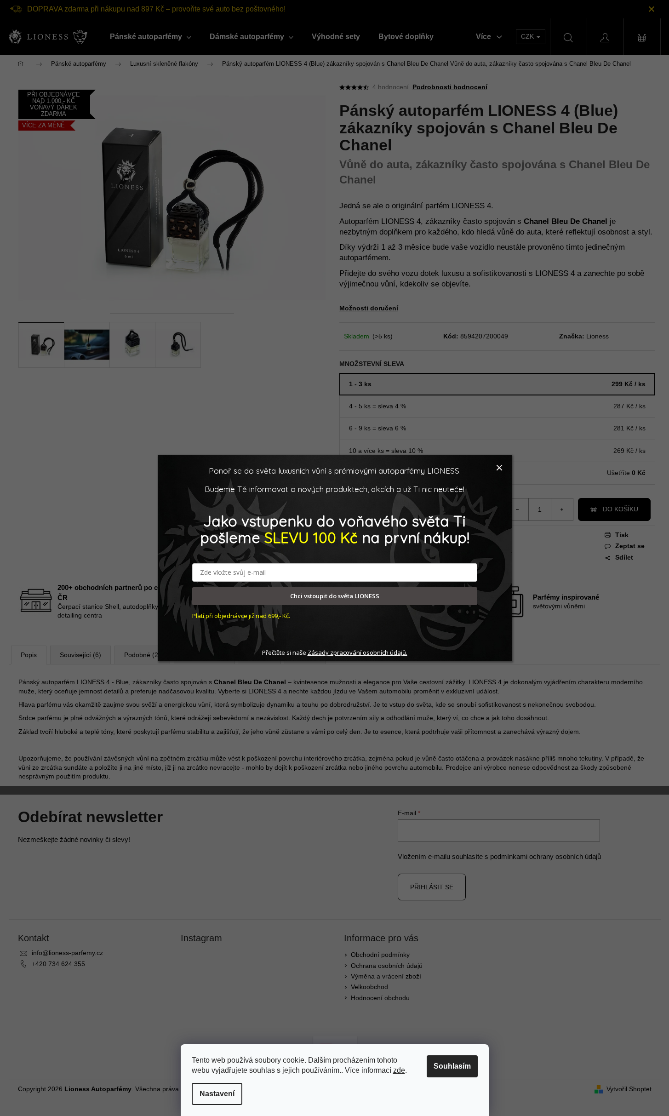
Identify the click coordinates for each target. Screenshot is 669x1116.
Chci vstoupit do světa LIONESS (334, 596)
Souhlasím (452, 1066)
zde (399, 1070)
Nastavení (217, 1094)
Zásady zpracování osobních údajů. (357, 652)
